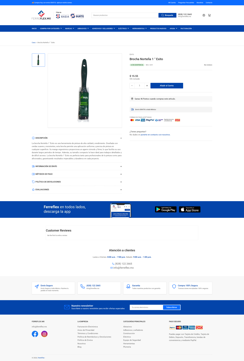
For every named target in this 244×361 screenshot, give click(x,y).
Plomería (127, 347)
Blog (79, 347)
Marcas (68, 28)
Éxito (132, 54)
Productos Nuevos (158, 28)
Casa (33, 42)
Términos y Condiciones (88, 333)
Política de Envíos (85, 340)
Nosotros (200, 3)
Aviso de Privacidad (86, 330)
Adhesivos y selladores (133, 330)
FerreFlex (41, 358)
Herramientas (138, 28)
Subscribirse (171, 307)
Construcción (129, 333)
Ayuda (172, 28)
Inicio (34, 28)
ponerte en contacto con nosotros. (155, 134)
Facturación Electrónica (88, 327)
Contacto (209, 3)
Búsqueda (169, 15)
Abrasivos (82, 28)
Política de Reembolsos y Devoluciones (94, 337)
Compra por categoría (50, 28)
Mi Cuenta (172, 3)
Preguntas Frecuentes (186, 3)
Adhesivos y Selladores (102, 28)
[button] (202, 65)
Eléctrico (122, 28)
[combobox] (134, 15)
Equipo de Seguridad (132, 340)
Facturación (186, 28)
